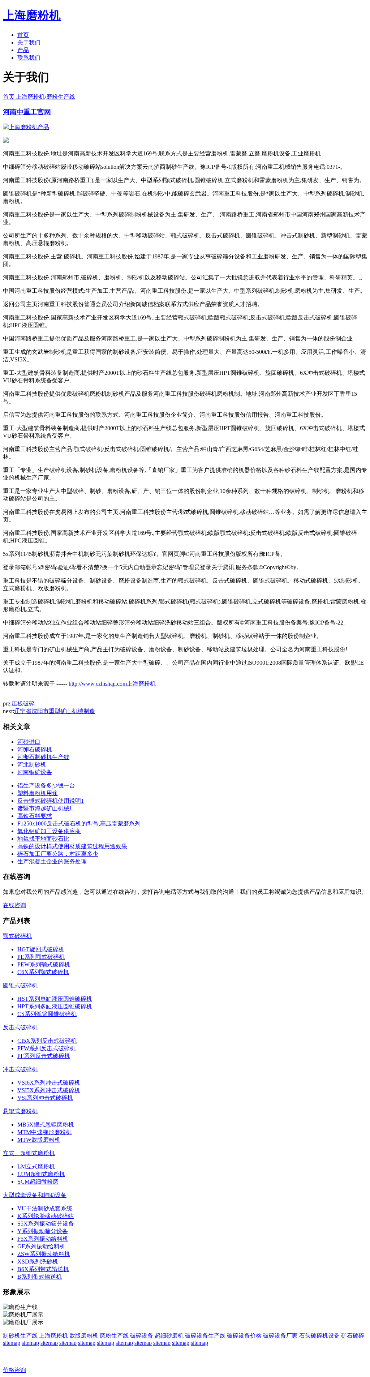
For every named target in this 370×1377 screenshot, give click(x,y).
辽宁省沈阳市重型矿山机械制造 (54, 711)
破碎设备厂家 (280, 1336)
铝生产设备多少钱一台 (46, 785)
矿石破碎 (352, 1336)
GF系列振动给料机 (41, 1246)
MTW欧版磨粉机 (38, 1140)
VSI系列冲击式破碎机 (45, 1098)
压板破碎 (23, 703)
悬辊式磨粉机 (20, 1111)
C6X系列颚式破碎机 (43, 972)
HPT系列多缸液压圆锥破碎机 (54, 1006)
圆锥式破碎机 (20, 985)
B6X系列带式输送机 (43, 1269)
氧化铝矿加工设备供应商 (49, 831)
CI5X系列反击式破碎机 (47, 1041)
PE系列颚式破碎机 (41, 957)
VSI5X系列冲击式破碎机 (48, 1090)
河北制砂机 (31, 765)
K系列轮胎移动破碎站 (45, 1216)
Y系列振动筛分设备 (42, 1231)
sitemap (11, 1343)
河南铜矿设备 (34, 772)
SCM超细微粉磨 (38, 1182)
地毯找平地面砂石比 (43, 839)
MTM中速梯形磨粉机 (44, 1132)
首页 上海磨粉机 (24, 97)
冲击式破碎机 (20, 1069)
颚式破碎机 (17, 936)
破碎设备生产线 (205, 1336)
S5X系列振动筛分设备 (45, 1224)
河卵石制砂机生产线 (43, 757)
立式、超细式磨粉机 (29, 1153)
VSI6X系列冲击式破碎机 (48, 1083)
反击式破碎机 (20, 1027)
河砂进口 (28, 742)
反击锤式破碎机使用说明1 (50, 801)
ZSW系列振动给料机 (43, 1254)
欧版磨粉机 (83, 1336)
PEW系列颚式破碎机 (43, 964)
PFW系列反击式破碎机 (46, 1048)
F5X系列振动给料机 (42, 1239)
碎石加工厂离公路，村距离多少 (57, 854)
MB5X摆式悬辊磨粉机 (45, 1124)
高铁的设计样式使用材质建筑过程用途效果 (72, 846)
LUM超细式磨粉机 (41, 1174)
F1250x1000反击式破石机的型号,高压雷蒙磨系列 (79, 823)
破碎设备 (141, 1336)
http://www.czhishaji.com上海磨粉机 (112, 684)
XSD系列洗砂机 (37, 1261)
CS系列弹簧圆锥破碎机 (47, 1014)
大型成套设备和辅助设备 (34, 1195)
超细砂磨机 (169, 1336)
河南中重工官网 (27, 112)
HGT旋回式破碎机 (40, 949)
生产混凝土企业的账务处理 (52, 861)
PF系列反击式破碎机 (43, 1056)
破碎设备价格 (244, 1336)
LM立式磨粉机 (36, 1166)
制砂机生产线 (20, 1336)
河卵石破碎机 (34, 749)
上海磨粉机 (53, 1336)
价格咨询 (14, 1370)
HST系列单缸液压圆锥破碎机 (54, 999)
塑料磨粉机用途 (37, 793)
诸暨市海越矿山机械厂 (46, 808)
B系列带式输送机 (39, 1277)
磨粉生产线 (60, 97)
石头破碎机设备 (319, 1336)
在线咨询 (14, 905)
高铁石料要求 (34, 816)
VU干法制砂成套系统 (44, 1208)
